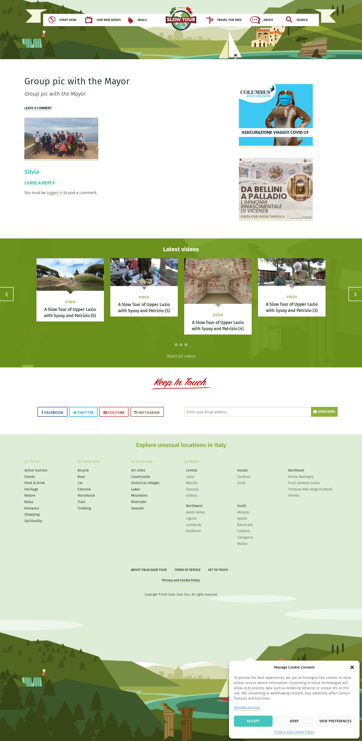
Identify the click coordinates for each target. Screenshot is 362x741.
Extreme (84, 489)
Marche (191, 483)
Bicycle (83, 470)
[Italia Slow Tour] (181, 20)
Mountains (139, 495)
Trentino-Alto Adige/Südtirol (310, 489)
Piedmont (193, 531)
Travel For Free (229, 20)
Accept (253, 721)
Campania (245, 537)
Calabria (243, 531)
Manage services (247, 707)
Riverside (138, 502)
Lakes (135, 489)
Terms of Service (187, 570)
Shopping (31, 514)
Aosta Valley (195, 512)
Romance (31, 508)
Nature (29, 495)
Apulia (242, 518)
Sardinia (243, 477)
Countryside (140, 477)
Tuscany (192, 489)
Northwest (194, 506)
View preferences (335, 721)
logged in (55, 192)
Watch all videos (181, 356)
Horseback (86, 495)
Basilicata (245, 525)
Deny (294, 721)
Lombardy (193, 525)
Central (191, 470)
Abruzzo (243, 512)
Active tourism (35, 470)
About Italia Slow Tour (149, 570)
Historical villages (145, 483)
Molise (242, 544)
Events (29, 477)
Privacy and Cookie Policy (294, 732)
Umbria (191, 495)
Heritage (31, 489)
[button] (352, 667)
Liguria (191, 518)
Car (80, 483)
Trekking (84, 508)
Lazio (190, 477)
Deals (142, 20)
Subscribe (326, 412)
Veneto (293, 495)
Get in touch (218, 570)
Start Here (68, 20)
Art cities (138, 470)
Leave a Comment (38, 108)
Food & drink (34, 483)
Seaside (137, 508)
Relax (28, 502)
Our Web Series (109, 20)
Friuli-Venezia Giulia (304, 483)
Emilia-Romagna (301, 477)
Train (81, 502)
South (241, 506)
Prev (7, 294)
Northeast (296, 470)
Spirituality (33, 521)
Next (355, 294)
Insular (242, 470)
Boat (81, 477)
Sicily (241, 483)
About (268, 20)
